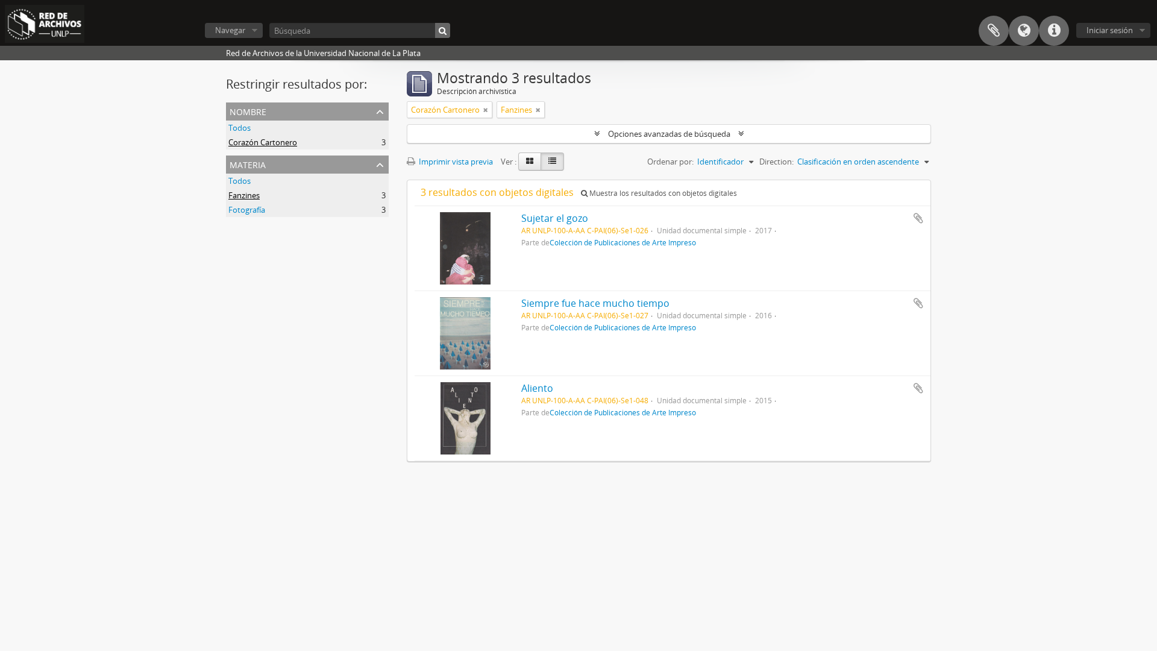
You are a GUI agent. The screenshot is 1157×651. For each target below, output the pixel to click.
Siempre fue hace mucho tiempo (595, 303)
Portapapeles (994, 31)
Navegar (230, 30)
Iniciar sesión (1109, 30)
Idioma (1024, 31)
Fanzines (244, 195)
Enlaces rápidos (1054, 31)
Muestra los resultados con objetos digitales (662, 193)
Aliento (537, 388)
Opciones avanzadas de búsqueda (669, 133)
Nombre (248, 110)
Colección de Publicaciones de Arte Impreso (623, 242)
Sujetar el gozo (554, 218)
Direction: (776, 161)
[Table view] (552, 162)
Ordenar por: (670, 161)
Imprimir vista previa (455, 161)
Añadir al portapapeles (918, 218)
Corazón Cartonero (262, 142)
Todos (239, 127)
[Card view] (529, 162)
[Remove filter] (485, 110)
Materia (248, 164)
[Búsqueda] (442, 30)
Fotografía (246, 209)
